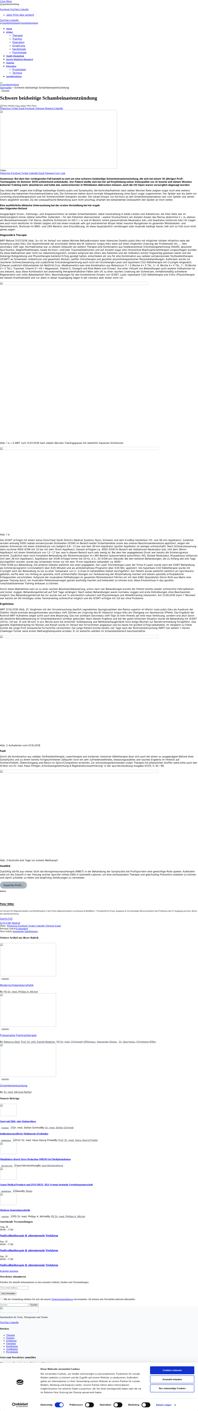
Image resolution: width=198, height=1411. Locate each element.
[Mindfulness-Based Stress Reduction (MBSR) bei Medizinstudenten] (8, 1153)
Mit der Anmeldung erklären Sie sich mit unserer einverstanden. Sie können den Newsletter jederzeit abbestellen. (69, 1299)
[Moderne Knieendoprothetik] (8, 1204)
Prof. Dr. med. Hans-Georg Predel (78, 1140)
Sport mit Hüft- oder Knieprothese (18, 1121)
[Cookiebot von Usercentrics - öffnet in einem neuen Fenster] (20, 1405)
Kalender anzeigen (9, 1271)
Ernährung (18, 45)
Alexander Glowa (107, 1041)
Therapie (17, 35)
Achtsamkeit (22, 928)
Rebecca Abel (12, 1041)
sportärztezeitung (52, 1165)
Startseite (5, 87)
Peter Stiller (20, 106)
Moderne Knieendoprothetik (17, 985)
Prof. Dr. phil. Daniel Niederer (38, 1041)
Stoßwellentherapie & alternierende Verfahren (29, 1235)
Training (17, 39)
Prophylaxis (19, 69)
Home (9, 28)
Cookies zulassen (172, 1370)
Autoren (10, 62)
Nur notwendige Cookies (172, 1388)
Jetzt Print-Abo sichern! (20, 14)
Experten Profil (6, 918)
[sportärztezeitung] (19, 23)
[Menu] (1, 82)
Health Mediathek (15, 56)
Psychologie (19, 52)
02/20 (3, 923)
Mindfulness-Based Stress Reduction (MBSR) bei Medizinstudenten (35, 1159)
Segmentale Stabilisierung (25, 931)
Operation (18, 42)
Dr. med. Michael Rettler (18, 1092)
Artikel (9, 32)
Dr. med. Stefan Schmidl (59, 1127)
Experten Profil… (13, 885)
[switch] (89, 1404)
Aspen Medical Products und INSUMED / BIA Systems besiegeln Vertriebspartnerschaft (46, 1184)
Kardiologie (19, 49)
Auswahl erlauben (172, 1379)
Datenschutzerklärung (62, 1299)
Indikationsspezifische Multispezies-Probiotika (24, 1133)
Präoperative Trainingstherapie (18, 1035)
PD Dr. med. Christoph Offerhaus (75, 1041)
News (29, 1191)
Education (11, 66)
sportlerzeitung (14, 76)
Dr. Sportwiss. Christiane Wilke (137, 1041)
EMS (8, 923)
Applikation (12, 1349)
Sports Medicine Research (19, 59)
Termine (17, 73)
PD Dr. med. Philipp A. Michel (21, 991)
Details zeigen (163, 1405)
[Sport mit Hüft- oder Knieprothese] (8, 1115)
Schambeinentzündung (13, 1085)
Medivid (16, 923)
